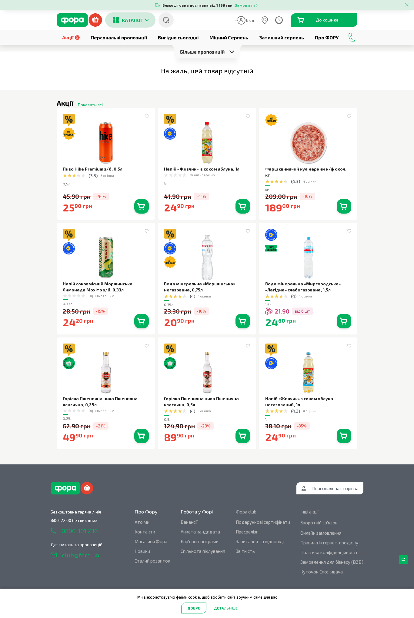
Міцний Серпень (228, 37)
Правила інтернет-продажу (329, 542)
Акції (68, 37)
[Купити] (141, 206)
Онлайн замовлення (321, 533)
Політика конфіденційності (328, 552)
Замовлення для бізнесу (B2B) (331, 562)
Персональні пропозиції (119, 37)
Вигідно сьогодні (178, 37)
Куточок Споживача (321, 571)
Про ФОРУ (327, 37)
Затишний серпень (281, 37)
